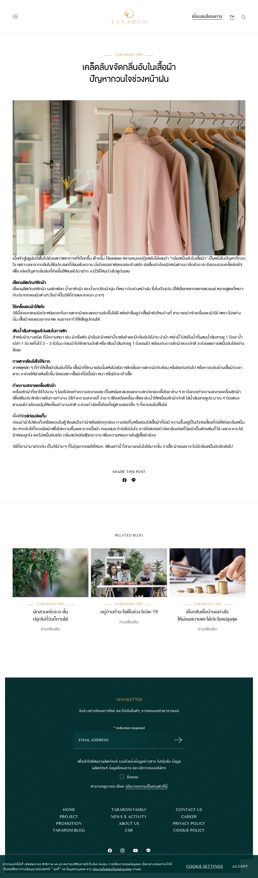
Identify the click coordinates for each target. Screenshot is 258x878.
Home (69, 810)
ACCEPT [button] (240, 866)
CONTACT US (189, 810)
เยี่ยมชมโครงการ (207, 16)
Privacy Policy (189, 824)
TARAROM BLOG (69, 830)
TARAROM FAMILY (129, 810)
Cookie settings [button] (204, 866)
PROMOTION (69, 824)
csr (129, 830)
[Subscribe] (176, 740)
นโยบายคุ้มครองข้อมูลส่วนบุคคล (112, 869)
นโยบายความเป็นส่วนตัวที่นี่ (146, 786)
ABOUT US (129, 824)
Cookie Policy (189, 830)
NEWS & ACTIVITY (129, 817)
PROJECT (69, 817)
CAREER (189, 817)
